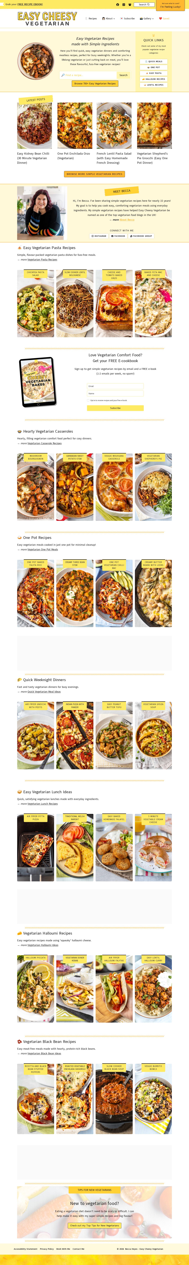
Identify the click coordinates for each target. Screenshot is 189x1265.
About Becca (127, 220)
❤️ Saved (164, 18)
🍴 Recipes (91, 18)
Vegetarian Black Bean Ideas (44, 1053)
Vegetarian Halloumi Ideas (43, 945)
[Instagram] (123, 4)
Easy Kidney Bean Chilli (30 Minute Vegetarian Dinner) (33, 158)
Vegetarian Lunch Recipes (43, 804)
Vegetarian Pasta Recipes (42, 259)
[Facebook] (117, 4)
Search (123, 75)
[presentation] (34, 126)
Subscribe (115, 408)
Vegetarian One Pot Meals (43, 549)
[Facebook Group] (129, 4)
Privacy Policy (47, 1249)
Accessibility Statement (25, 1249)
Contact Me (78, 1249)
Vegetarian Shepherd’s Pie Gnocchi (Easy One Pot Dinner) (152, 158)
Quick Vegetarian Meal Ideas (44, 692)
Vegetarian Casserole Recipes (45, 443)
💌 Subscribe (127, 18)
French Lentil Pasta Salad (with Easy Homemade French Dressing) (114, 158)
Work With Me (63, 1249)
